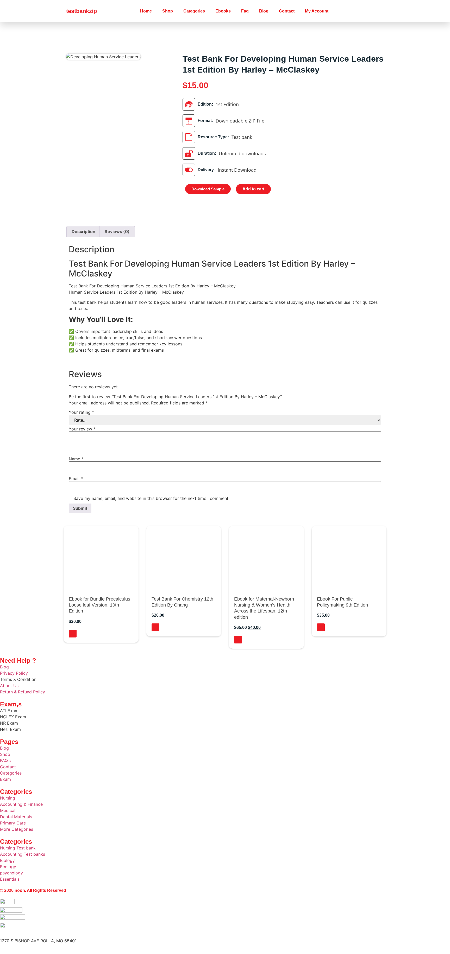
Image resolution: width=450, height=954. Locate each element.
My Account (316, 11)
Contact (287, 11)
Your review (82, 429)
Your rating (81, 412)
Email (76, 478)
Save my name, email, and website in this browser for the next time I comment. (151, 498)
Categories (194, 11)
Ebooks (223, 11)
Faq (245, 11)
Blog (263, 11)
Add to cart (253, 189)
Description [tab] (83, 231)
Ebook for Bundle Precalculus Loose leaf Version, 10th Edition (99, 605)
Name (76, 459)
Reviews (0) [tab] (117, 231)
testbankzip (81, 11)
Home (146, 11)
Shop (167, 11)
